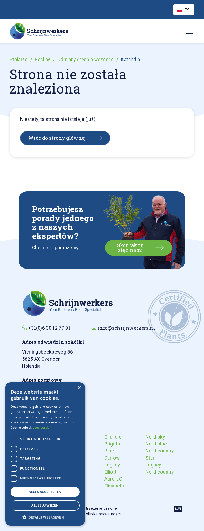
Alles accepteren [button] (45, 492)
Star (150, 458)
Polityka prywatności (102, 514)
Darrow (108, 458)
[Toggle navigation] (188, 31)
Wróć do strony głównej (57, 138)
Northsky (150, 437)
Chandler (108, 437)
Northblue (150, 444)
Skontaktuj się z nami (130, 247)
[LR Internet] (178, 508)
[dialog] (45, 454)
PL (187, 9)
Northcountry (150, 450)
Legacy (108, 465)
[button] (45, 517)
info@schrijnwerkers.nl (126, 328)
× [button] (79, 388)
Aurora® (108, 479)
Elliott (108, 472)
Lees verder (41, 427)
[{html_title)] (67, 302)
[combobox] (183, 9)
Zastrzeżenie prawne (98, 508)
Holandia (47, 359)
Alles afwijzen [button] (45, 505)
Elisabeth (108, 485)
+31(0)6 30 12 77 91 (49, 328)
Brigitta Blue (108, 447)
